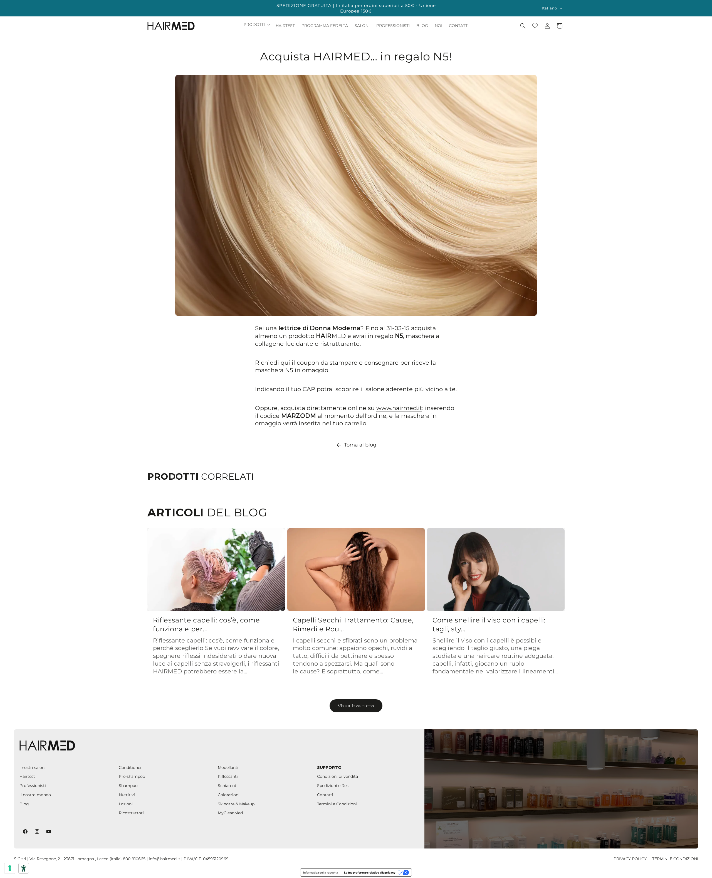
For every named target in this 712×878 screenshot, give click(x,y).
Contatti (325, 794)
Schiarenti (228, 785)
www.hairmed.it (399, 407)
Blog (24, 803)
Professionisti (32, 785)
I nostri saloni (32, 767)
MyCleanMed (230, 812)
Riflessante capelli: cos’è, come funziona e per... (206, 624)
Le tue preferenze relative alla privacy (369, 872)
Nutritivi (127, 794)
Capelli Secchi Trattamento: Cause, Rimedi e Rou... (353, 624)
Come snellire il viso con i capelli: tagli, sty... (488, 624)
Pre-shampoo (132, 776)
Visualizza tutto (356, 705)
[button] (256, 24)
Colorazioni (228, 794)
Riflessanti (228, 776)
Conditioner (130, 767)
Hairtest (27, 776)
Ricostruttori (131, 812)
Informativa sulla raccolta (320, 872)
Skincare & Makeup (236, 803)
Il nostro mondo (35, 794)
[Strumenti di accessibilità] (23, 868)
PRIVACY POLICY (630, 858)
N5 (399, 335)
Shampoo (128, 785)
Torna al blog (360, 445)
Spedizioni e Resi (333, 785)
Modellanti (228, 767)
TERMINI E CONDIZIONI (675, 858)
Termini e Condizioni (337, 803)
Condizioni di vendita (337, 776)
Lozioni (126, 803)
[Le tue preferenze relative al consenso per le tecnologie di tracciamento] (9, 868)
